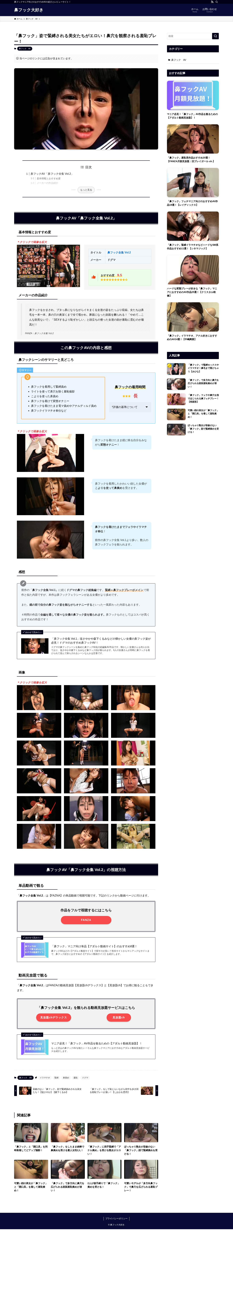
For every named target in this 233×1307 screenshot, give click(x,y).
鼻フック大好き (28, 10)
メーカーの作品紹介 (47, 183)
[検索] (216, 2)
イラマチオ (45, 1078)
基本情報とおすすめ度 (49, 178)
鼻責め (66, 1078)
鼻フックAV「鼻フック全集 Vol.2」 (52, 173)
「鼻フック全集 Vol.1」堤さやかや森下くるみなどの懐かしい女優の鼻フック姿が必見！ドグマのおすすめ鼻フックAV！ (101, 640)
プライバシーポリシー (116, 1218)
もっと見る (86, 189)
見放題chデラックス (53, 1017)
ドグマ (85, 1078)
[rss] (212, 2)
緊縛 (56, 1078)
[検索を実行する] (215, 36)
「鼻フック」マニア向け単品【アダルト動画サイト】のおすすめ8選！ (94, 946)
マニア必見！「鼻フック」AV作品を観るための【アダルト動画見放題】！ (96, 1043)
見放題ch (119, 1017)
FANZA (86, 920)
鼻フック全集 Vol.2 (119, 252)
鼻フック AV (25, 49)
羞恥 (76, 1078)
